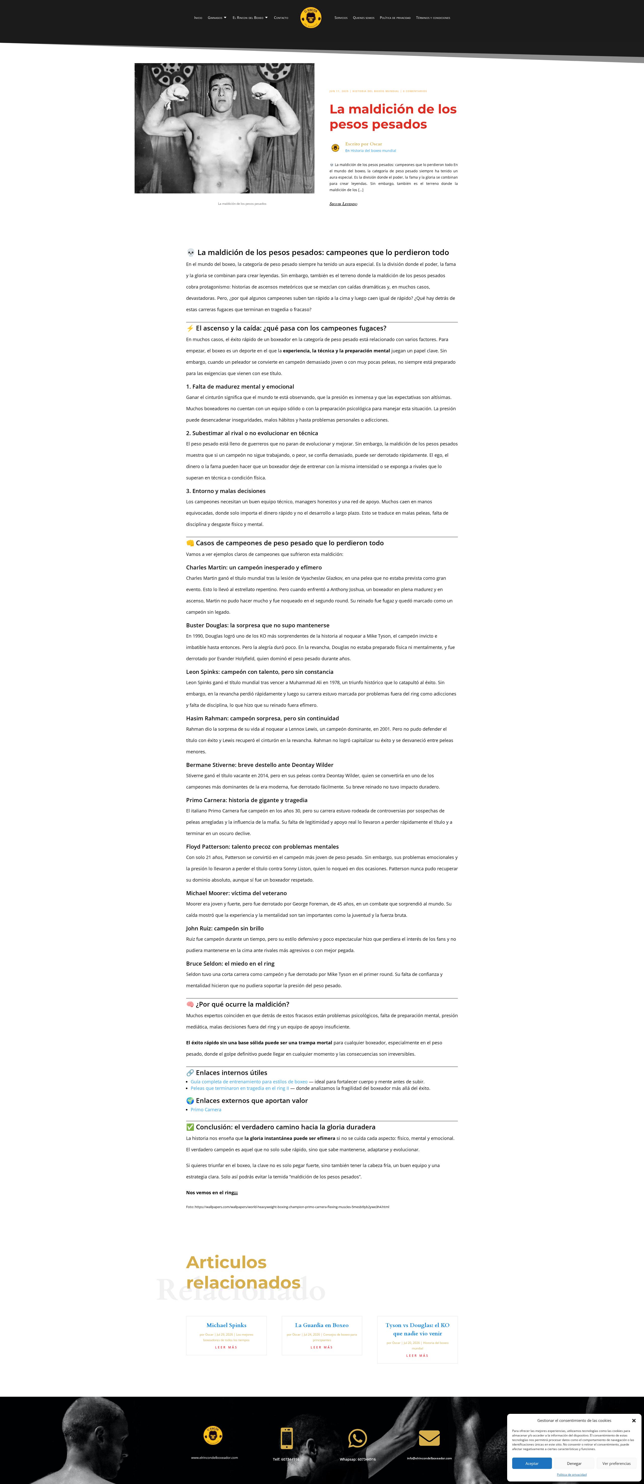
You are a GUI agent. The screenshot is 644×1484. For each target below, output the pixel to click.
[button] (633, 1420)
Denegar (574, 1463)
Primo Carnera (206, 1109)
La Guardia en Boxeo (322, 1325)
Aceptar (532, 1463)
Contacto (281, 17)
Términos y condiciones (433, 17)
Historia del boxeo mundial (375, 91)
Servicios (341, 17)
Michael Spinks (227, 1325)
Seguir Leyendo (343, 204)
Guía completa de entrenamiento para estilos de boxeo (249, 1082)
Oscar (376, 144)
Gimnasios (215, 17)
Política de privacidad (572, 1474)
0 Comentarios (415, 91)
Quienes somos (363, 17)
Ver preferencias (616, 1463)
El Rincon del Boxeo (248, 17)
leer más (226, 1347)
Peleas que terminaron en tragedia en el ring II (240, 1088)
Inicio (198, 17)
